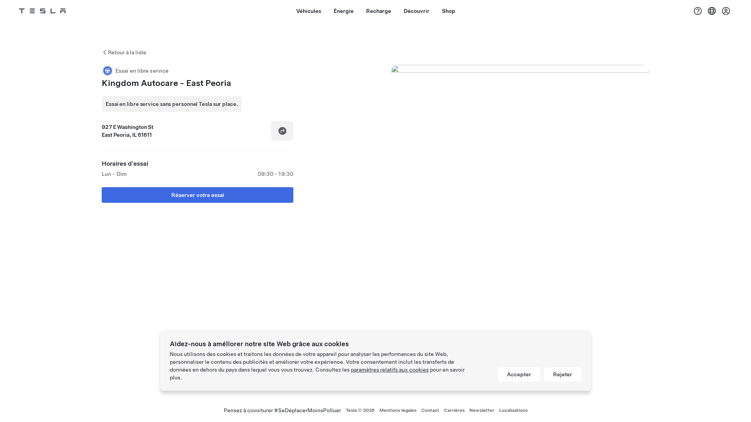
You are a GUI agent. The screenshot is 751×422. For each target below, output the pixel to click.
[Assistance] (698, 11)
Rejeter (562, 374)
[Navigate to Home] (42, 11)
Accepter (519, 374)
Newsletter (481, 410)
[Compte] (726, 11)
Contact (430, 410)
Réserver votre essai (197, 195)
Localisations (513, 410)
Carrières (454, 410)
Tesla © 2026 (360, 410)
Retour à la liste (127, 52)
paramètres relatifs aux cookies (390, 370)
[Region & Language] (712, 11)
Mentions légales (398, 410)
